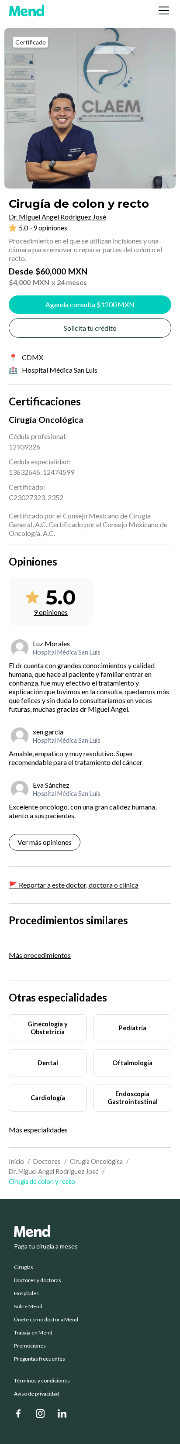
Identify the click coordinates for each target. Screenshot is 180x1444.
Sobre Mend (28, 1306)
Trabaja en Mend (33, 1333)
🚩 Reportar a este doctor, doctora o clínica (73, 885)
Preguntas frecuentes (39, 1359)
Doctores (47, 1161)
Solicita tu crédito (90, 328)
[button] (162, 10)
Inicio (16, 1161)
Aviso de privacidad (36, 1394)
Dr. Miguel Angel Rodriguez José (54, 1171)
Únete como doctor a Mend (46, 1320)
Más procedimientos (40, 955)
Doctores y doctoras (37, 1280)
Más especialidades (38, 1130)
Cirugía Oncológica (96, 1161)
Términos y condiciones (42, 1381)
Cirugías (23, 1267)
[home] (26, 10)
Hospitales (26, 1293)
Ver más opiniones (44, 842)
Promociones (30, 1346)
